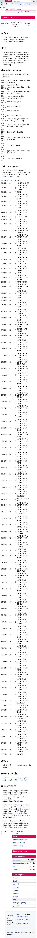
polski (15, 900)
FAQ (28, 4)
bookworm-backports (21, 863)
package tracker (19, 843)
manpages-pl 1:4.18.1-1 (23, 916)
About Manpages (18, 4)
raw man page (18, 846)
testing (15, 866)
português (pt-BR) (19, 903)
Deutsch (16, 878)
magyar (16, 890)
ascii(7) (6, 176)
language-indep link (20, 840)
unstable (16, 869)
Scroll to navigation (9, 17)
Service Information (13, 9)
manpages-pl (18, 12)
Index (8, 4)
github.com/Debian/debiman (15, 932)
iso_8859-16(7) (13, 780)
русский (16, 906)
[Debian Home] (2, 4)
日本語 (15, 897)
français (16, 887)
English (15, 881)
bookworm (10, 12)
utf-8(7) (24, 780)
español (16, 884)
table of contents (20, 851)
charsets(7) (15, 778)
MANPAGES (9, 0)
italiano (15, 893)
